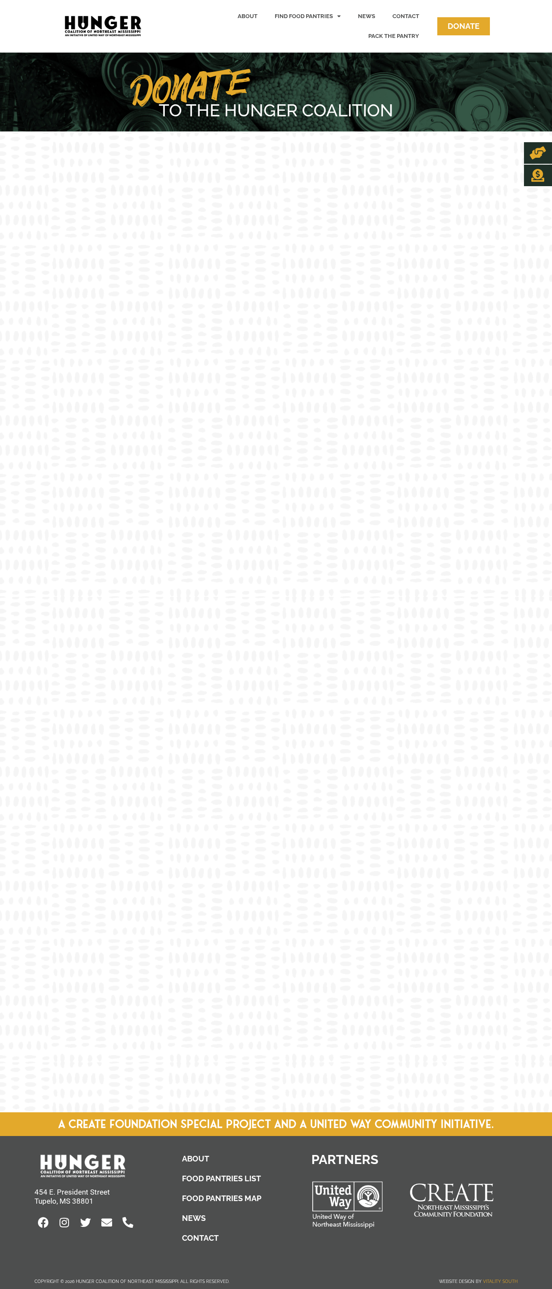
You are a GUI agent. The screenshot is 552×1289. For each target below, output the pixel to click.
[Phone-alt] (127, 1222)
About (247, 16)
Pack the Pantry (393, 36)
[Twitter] (85, 1222)
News (366, 16)
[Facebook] (43, 1222)
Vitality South (500, 1281)
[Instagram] (64, 1222)
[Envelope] (106, 1222)
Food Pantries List (221, 1178)
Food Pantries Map (221, 1198)
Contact (405, 16)
